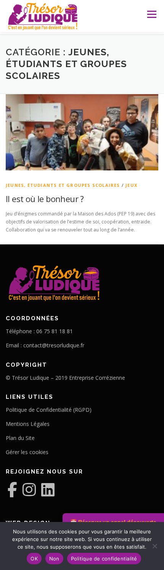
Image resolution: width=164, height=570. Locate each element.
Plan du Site (20, 438)
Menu (151, 14)
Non (54, 559)
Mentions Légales (28, 423)
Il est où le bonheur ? (45, 198)
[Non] (154, 546)
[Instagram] (29, 489)
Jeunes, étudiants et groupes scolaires (63, 185)
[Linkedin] (47, 489)
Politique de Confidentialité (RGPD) (49, 409)
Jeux (131, 185)
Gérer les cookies (27, 452)
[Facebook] (12, 489)
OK (34, 559)
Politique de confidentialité (104, 559)
